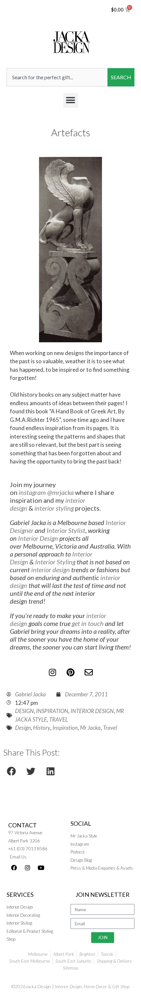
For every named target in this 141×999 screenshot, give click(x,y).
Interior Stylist (66, 530)
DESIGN (24, 710)
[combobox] (57, 77)
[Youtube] (41, 868)
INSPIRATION (52, 710)
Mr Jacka (90, 727)
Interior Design (38, 538)
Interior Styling (55, 562)
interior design (50, 570)
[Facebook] (14, 868)
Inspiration (65, 727)
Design (23, 727)
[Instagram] (52, 672)
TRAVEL (58, 719)
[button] (70, 100)
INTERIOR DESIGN (92, 710)
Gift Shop (121, 986)
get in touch (88, 623)
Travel (110, 727)
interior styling (54, 508)
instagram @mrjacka (45, 492)
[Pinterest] (70, 672)
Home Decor (95, 986)
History (41, 727)
